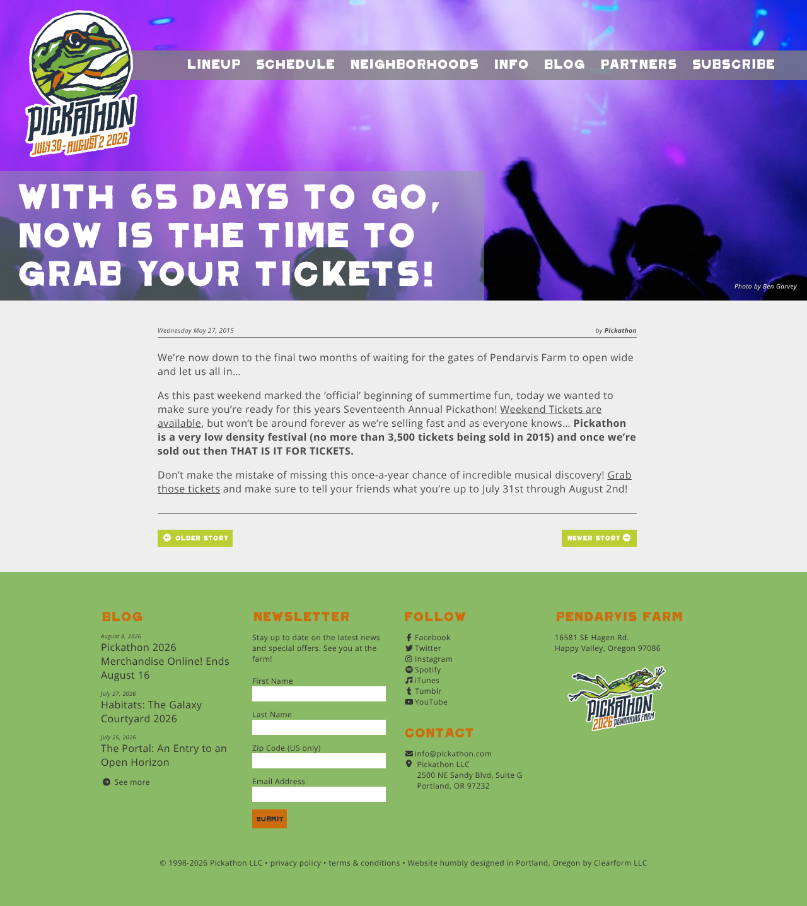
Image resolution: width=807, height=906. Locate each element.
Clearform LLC (620, 862)
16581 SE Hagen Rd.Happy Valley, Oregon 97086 (608, 642)
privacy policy (296, 862)
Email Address (278, 781)
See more (132, 782)
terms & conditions (364, 862)
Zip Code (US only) (286, 747)
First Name (272, 681)
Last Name (272, 714)
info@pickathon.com (453, 753)
